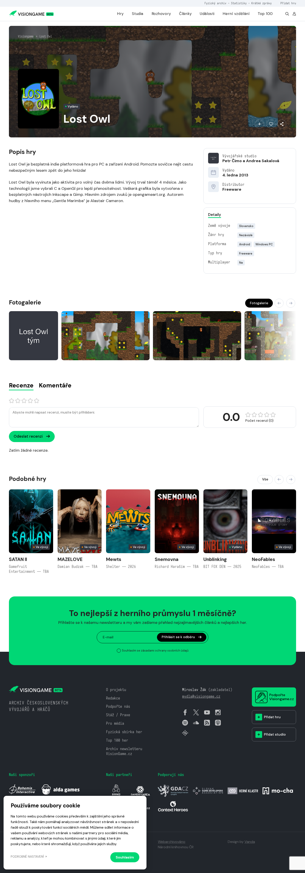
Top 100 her (117, 740)
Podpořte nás (118, 706)
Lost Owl (46, 36)
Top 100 (265, 13)
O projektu (116, 689)
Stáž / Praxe (118, 715)
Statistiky (239, 3)
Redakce (113, 698)
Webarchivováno (171, 841)
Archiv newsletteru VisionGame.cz (124, 751)
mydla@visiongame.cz (201, 696)
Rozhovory (161, 13)
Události (207, 13)
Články (185, 13)
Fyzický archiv (215, 3)
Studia (137, 13)
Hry (120, 13)
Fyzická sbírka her (124, 732)
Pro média (115, 723)
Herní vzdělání (236, 13)
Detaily (214, 214)
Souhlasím (125, 857)
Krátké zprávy (261, 3)
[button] (279, 303)
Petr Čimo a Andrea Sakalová (250, 160)
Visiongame (25, 36)
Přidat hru (288, 3)
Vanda (249, 841)
